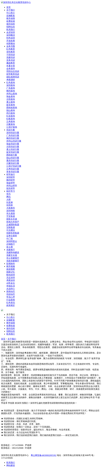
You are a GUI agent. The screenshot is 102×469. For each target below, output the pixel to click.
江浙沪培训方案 (13, 166)
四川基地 (10, 113)
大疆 (8, 199)
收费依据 (10, 21)
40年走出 (10, 283)
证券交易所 (11, 236)
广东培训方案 (12, 135)
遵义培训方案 (12, 149)
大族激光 (10, 208)
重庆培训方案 (12, 160)
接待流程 (10, 24)
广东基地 (10, 88)
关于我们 (10, 10)
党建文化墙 (11, 255)
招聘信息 (10, 27)
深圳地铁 (10, 210)
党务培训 (10, 60)
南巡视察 (10, 269)
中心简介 (10, 13)
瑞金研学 (10, 183)
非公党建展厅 (12, 258)
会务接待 (10, 68)
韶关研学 (10, 188)
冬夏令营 (10, 66)
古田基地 (10, 99)
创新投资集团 (12, 233)
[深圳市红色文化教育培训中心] (16, 2)
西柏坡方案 (11, 155)
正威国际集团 (12, 224)
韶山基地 (10, 110)
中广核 (9, 238)
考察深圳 (10, 280)
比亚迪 (9, 202)
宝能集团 (10, 227)
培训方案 (10, 130)
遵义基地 (10, 102)
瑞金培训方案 (12, 144)
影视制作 (10, 263)
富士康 (9, 247)
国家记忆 (10, 272)
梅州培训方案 (12, 138)
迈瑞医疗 (10, 244)
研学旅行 (10, 174)
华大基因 (10, 213)
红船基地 (10, 119)
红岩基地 (10, 116)
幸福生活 (10, 286)
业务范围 (10, 46)
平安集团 (10, 216)
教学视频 (10, 266)
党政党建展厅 (12, 261)
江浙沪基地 (11, 127)
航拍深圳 (10, 275)
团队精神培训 (12, 77)
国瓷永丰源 (11, 219)
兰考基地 (10, 121)
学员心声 (10, 297)
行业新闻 (10, 300)
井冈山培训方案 (13, 141)
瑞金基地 (10, 96)
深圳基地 (10, 85)
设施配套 (10, 15)
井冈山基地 (11, 93)
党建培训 (10, 57)
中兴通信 (10, 230)
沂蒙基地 (10, 124)
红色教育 (10, 49)
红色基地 (10, 82)
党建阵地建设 (12, 252)
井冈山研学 (11, 185)
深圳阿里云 (11, 241)
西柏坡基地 (11, 107)
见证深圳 (10, 277)
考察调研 (10, 80)
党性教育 (10, 52)
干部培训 (10, 54)
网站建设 (10, 465)
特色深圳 (10, 38)
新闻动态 (10, 291)
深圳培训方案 (12, 132)
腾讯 (8, 197)
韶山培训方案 (12, 158)
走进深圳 (10, 32)
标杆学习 (10, 191)
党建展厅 (10, 249)
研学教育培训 (12, 74)
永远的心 (10, 289)
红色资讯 (10, 302)
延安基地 (10, 105)
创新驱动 (10, 43)
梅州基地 (10, 91)
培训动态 (10, 294)
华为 (8, 194)
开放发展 (10, 41)
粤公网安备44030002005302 (43, 455)
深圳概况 (10, 35)
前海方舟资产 (12, 222)
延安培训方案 (12, 152)
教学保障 (10, 18)
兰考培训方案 (12, 169)
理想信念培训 (12, 71)
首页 (8, 7)
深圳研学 (10, 177)
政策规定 (10, 305)
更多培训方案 (12, 171)
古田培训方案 (12, 146)
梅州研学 (10, 180)
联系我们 (10, 29)
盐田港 (9, 205)
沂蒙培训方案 (12, 163)
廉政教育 (10, 63)
